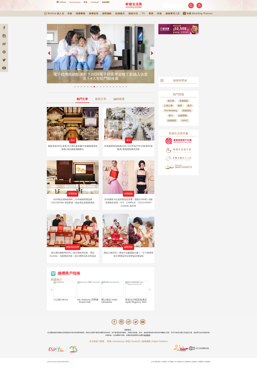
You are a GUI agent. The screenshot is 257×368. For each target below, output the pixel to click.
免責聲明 (147, 335)
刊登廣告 (164, 361)
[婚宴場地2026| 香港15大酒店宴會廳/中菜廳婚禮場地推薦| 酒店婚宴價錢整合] (73, 123)
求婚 (69, 13)
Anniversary (74, 2)
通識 (151, 13)
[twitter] (4, 60)
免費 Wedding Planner (200, 13)
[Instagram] (4, 36)
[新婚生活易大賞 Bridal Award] (178, 150)
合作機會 (170, 361)
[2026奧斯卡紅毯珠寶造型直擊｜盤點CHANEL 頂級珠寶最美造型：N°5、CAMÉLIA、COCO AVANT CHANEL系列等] (128, 177)
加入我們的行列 (179, 361)
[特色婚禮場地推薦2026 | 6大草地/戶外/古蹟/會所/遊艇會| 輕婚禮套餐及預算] (128, 123)
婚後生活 (133, 13)
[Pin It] (4, 52)
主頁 (152, 361)
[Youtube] (4, 68)
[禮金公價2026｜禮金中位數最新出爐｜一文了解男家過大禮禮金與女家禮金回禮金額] (128, 230)
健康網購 (105, 2)
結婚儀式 (120, 13)
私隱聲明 (201, 361)
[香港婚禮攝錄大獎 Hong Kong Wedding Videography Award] (178, 167)
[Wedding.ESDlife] (134, 5)
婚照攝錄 (107, 13)
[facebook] (4, 28)
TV (143, 13)
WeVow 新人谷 (56, 13)
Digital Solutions (160, 341)
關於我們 (157, 361)
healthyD (95, 2)
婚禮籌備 (80, 13)
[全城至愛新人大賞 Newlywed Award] (178, 159)
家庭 (85, 2)
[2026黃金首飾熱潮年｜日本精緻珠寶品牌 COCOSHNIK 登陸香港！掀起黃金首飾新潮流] (73, 177)
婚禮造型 (93, 13)
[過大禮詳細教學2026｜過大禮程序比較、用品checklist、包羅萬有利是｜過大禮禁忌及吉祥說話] (73, 230)
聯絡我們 (187, 361)
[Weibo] (4, 44)
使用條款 (194, 361)
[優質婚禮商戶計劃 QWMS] (178, 141)
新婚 (109, 341)
